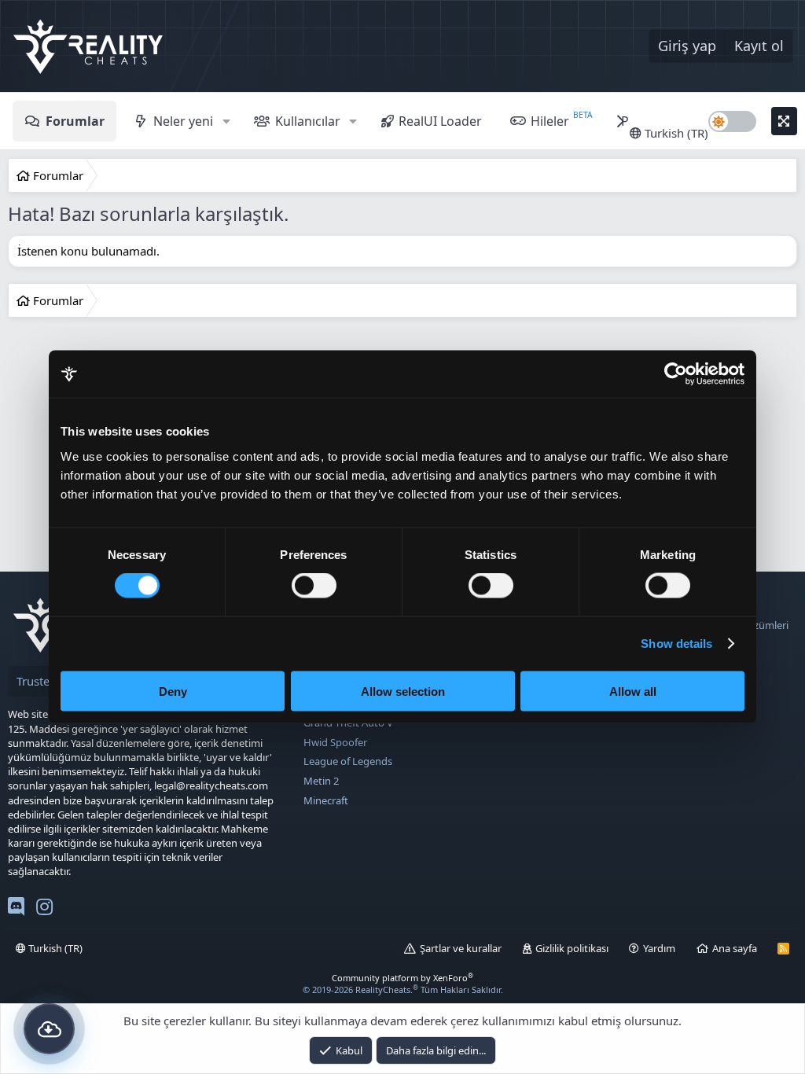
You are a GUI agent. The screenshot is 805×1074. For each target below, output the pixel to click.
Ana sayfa (734, 948)
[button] (226, 121)
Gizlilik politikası (571, 948)
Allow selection (403, 690)
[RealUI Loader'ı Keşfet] (49, 1028)
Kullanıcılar (307, 121)
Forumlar (75, 121)
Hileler (550, 121)
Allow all (632, 690)
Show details (676, 643)
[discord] (16, 910)
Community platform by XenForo (402, 978)
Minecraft (325, 800)
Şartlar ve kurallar (461, 948)
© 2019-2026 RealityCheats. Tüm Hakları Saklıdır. (403, 989)
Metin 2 (321, 781)
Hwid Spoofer (335, 742)
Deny (173, 690)
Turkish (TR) (674, 133)
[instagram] (44, 910)
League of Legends (347, 761)
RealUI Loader (440, 121)
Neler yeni (183, 121)
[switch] (314, 585)
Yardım (659, 948)
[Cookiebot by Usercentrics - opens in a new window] (675, 374)
